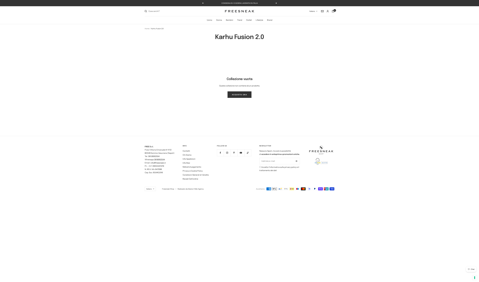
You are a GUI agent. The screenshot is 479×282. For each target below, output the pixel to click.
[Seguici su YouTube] (241, 152)
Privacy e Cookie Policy (193, 171)
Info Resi (186, 163)
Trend (239, 20)
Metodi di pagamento (192, 167)
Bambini (229, 20)
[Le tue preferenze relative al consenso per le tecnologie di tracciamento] (474, 277)
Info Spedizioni (189, 159)
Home (147, 29)
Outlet (249, 20)
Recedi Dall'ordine (190, 179)
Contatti (186, 151)
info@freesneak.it (158, 163)
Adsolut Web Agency (196, 189)
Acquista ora (239, 95)
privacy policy (290, 167)
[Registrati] (296, 161)
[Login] (328, 11)
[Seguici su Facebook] (220, 152)
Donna (219, 20)
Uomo (209, 20)
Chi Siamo (187, 155)
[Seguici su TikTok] (247, 152)
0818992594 (159, 159)
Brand (269, 20)
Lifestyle (259, 20)
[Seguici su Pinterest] (234, 152)
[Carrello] (333, 11)
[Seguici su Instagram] (227, 152)
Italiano (312, 11)
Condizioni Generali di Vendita (196, 175)
